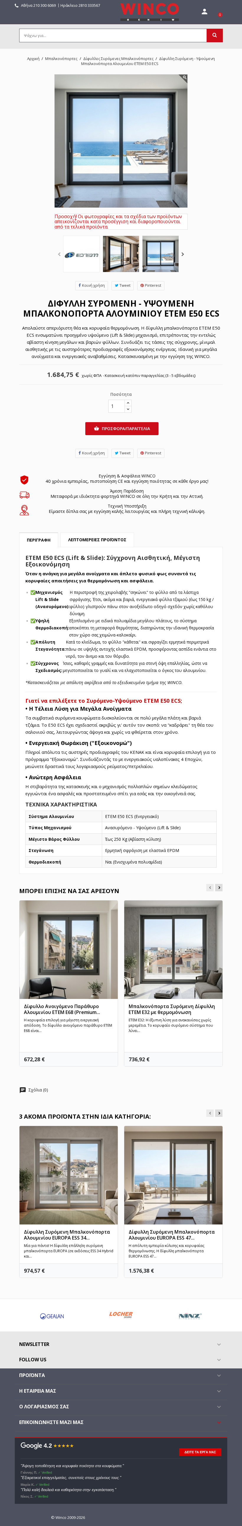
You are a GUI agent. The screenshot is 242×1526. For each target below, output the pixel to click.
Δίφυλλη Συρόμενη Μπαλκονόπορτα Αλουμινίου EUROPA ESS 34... (67, 1235)
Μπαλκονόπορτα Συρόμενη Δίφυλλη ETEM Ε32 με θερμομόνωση (172, 1009)
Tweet (125, 285)
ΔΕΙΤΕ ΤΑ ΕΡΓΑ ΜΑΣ (200, 1452)
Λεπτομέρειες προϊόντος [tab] (97, 539)
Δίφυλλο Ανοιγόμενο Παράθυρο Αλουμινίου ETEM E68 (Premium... (62, 1009)
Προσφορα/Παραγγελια (122, 428)
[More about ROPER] (168, 1315)
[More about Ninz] (99, 1315)
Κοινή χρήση (93, 285)
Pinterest (153, 285)
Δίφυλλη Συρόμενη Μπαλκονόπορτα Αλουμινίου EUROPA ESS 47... (172, 1235)
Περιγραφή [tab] (38, 540)
